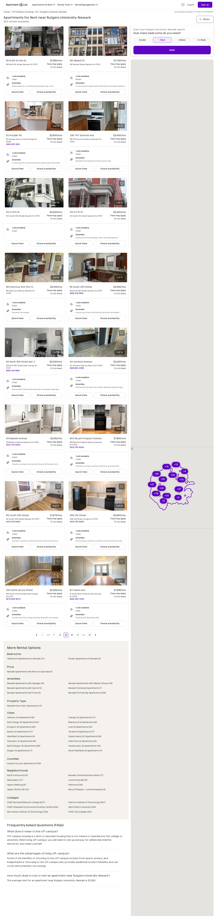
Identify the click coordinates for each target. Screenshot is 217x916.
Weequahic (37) (15, 780)
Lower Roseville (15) (77, 780)
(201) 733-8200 (13, 445)
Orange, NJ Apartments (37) (82, 717)
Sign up (205, 5)
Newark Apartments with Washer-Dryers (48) (90, 683)
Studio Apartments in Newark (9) (84, 658)
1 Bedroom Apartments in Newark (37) (26, 658)
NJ (37, 12)
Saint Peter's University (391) (82, 807)
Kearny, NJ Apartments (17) (20, 731)
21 (90, 635)
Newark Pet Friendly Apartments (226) (87, 693)
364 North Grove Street (19, 590)
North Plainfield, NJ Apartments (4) (85, 750)
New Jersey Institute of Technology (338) (27, 812)
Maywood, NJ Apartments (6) (82, 722)
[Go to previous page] (36, 635)
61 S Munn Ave (77, 590)
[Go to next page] (95, 635)
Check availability (46, 92)
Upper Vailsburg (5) (16, 785)
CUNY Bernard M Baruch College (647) (26, 802)
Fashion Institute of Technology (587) (87, 802)
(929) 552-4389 (77, 368)
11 (78, 635)
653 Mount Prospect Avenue (86, 438)
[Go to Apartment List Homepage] (17, 4)
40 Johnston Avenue (81, 361)
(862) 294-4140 (77, 599)
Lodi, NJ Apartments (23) (80, 727)
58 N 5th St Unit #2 (16, 60)
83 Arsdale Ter (14, 135)
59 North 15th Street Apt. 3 (20, 361)
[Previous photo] (7, 41)
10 (72, 635)
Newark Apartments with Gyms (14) (24, 688)
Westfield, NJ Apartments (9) (21, 736)
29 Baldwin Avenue (16, 438)
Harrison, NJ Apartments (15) (20, 717)
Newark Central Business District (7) (85, 775)
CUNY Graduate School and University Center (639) (32, 807)
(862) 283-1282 (13, 144)
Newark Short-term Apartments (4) (24, 706)
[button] (178, 489)
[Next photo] (61, 41)
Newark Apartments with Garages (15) (25, 683)
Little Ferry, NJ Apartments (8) (82, 741)
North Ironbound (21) (17, 775)
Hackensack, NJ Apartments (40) (84, 746)
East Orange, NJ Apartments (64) (23, 722)
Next (172, 50)
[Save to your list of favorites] (58, 32)
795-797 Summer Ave (82, 135)
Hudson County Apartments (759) (24, 763)
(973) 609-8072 (13, 599)
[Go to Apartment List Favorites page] (183, 5)
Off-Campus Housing (22, 12)
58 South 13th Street (81, 287)
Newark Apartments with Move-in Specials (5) (29, 671)
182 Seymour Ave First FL (20, 287)
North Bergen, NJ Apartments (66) (23, 746)
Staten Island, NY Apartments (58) (84, 736)
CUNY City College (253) (80, 812)
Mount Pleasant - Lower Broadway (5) (87, 789)
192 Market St (77, 60)
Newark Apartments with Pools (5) (24, 693)
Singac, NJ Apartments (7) (19, 750)
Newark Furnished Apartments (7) (85, 688)
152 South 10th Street (17, 515)
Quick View (18, 92)
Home (7, 12)
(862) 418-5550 (76, 293)
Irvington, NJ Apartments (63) (21, 727)
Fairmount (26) (75, 785)
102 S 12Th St (13, 212)
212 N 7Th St (76, 212)
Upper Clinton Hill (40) (18, 789)
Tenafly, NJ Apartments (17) (81, 731)
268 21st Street (78, 515)
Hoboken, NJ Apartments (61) (21, 741)
